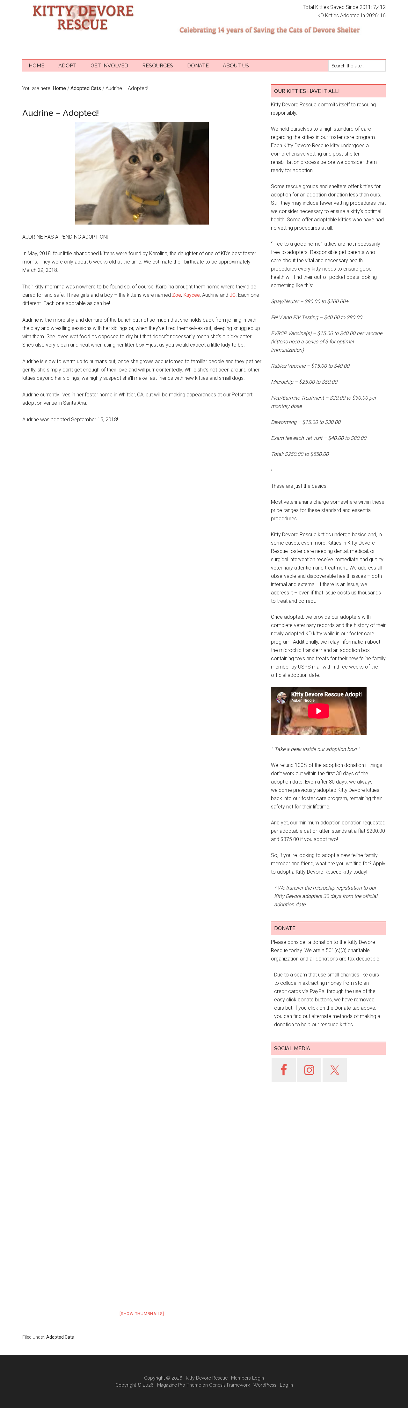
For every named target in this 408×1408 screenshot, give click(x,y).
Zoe (176, 295)
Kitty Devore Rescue (82, 17)
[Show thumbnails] (142, 1313)
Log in (286, 1385)
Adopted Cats (60, 1337)
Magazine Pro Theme (179, 1385)
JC (232, 295)
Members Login (247, 1378)
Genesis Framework (229, 1385)
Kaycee (191, 295)
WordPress (264, 1385)
